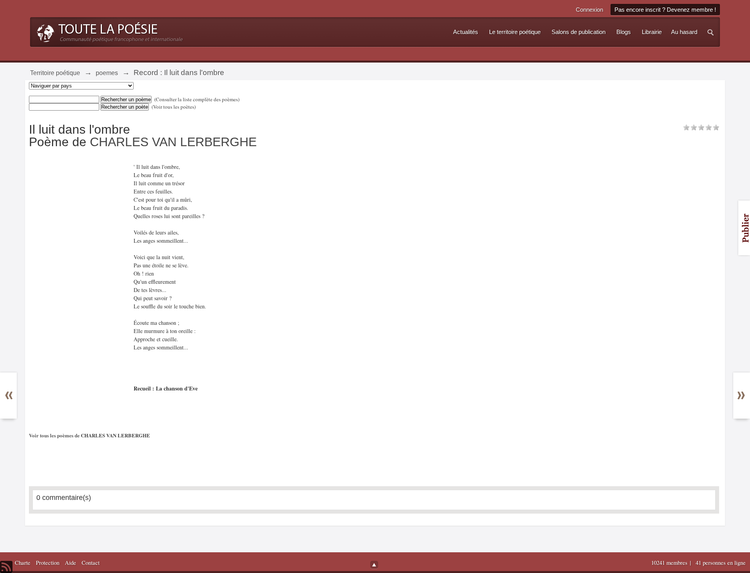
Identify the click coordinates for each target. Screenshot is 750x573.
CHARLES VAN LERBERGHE (173, 142)
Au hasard (684, 32)
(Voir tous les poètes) (174, 106)
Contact (91, 562)
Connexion (589, 9)
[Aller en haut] (374, 565)
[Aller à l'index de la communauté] (107, 31)
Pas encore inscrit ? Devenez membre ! (665, 9)
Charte (22, 562)
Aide (70, 562)
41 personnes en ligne (721, 562)
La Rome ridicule (13, 395)
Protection (47, 562)
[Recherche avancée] (711, 32)
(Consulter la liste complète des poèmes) (196, 99)
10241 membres (670, 562)
